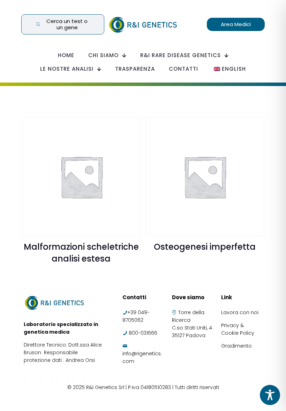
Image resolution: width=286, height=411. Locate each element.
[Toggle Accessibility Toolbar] (270, 395)
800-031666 (143, 332)
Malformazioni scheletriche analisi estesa (81, 252)
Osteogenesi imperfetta (205, 247)
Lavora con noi (240, 312)
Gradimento (236, 345)
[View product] (131, 127)
